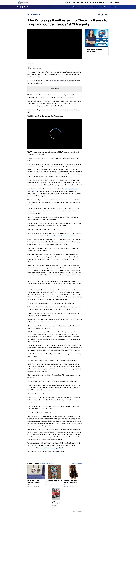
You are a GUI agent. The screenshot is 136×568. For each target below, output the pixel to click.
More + (116, 7)
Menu (67, 2)
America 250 (72, 7)
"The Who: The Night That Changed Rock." (49, 448)
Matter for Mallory (91, 7)
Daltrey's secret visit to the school (60, 236)
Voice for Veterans (81, 7)
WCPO (53, 452)
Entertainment (33, 14)
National (80, 2)
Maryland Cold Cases (102, 7)
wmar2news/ (18, 7)
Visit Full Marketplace (76, 463)
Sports (95, 2)
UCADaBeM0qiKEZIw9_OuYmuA (28, 7)
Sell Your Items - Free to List (46, 463)
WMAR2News (23, 7)
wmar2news (20, 7)
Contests (111, 7)
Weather (88, 2)
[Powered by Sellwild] (79, 511)
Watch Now (114, 2)
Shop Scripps (103, 2)
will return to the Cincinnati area (56, 81)
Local (73, 2)
